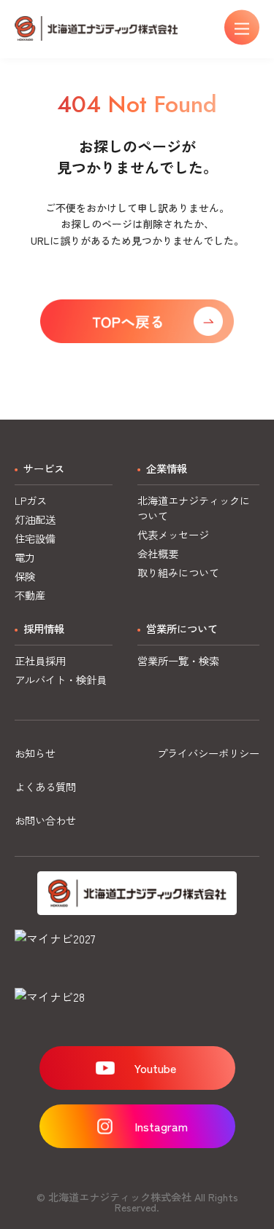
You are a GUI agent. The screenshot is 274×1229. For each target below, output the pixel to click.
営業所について (182, 628)
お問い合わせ (45, 820)
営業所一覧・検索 (178, 660)
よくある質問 (45, 786)
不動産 (30, 594)
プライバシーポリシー (208, 753)
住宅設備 (35, 538)
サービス (43, 468)
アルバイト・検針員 (61, 679)
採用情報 (43, 628)
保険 (25, 576)
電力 (25, 557)
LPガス (31, 500)
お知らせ (35, 753)
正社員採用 (40, 660)
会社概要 (157, 553)
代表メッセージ (173, 534)
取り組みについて (178, 572)
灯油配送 (35, 519)
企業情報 (166, 468)
